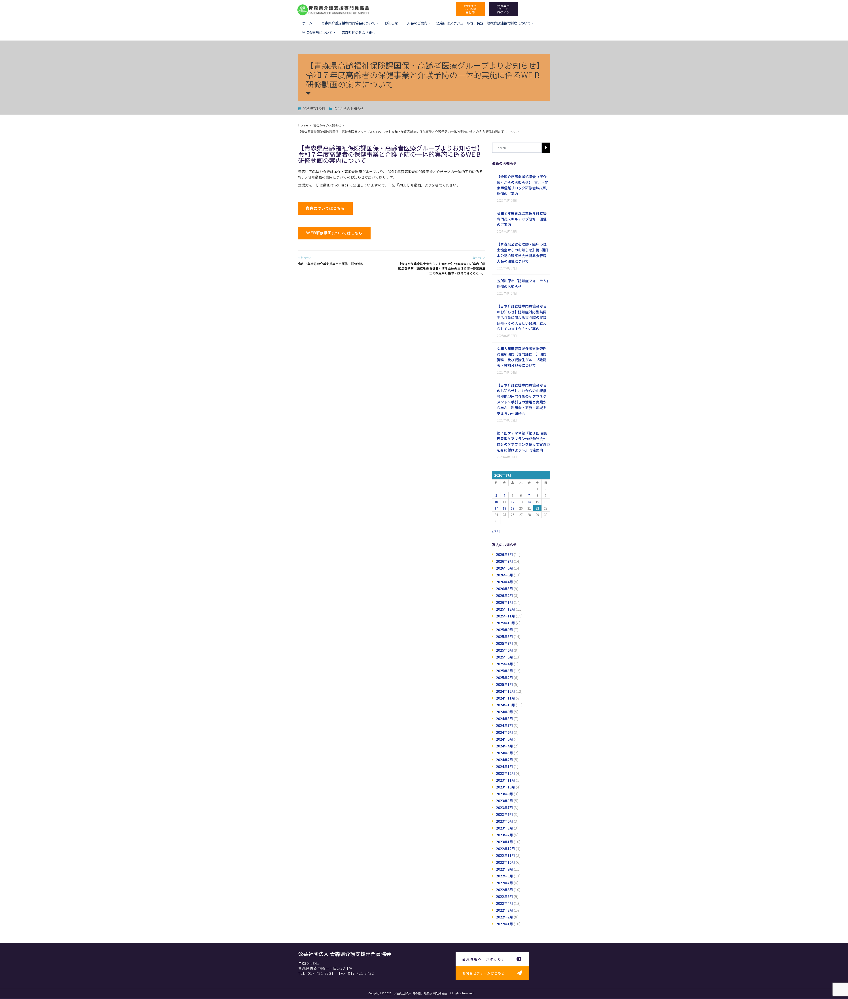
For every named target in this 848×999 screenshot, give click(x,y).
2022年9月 (504, 869)
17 (496, 508)
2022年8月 (504, 876)
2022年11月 (505, 855)
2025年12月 (505, 609)
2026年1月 (504, 602)
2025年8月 (504, 636)
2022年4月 (504, 903)
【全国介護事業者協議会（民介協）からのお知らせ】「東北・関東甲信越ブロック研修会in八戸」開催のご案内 (523, 185)
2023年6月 (504, 814)
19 (512, 508)
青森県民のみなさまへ (358, 32)
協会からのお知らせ (348, 108)
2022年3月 (504, 910)
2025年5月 (504, 657)
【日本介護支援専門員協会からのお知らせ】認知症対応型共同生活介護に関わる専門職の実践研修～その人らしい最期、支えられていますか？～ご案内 (522, 317)
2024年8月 (504, 718)
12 (512, 502)
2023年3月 (504, 828)
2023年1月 (504, 841)
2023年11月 (505, 780)
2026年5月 (504, 575)
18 (504, 508)
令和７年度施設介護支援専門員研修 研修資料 (330, 264)
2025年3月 (504, 670)
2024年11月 (505, 698)
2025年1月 (504, 684)
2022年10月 (505, 862)
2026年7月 (504, 561)
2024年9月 (504, 711)
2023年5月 (504, 821)
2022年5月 (504, 896)
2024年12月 (505, 691)
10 (496, 502)
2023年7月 (504, 807)
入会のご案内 (417, 23)
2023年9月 (504, 793)
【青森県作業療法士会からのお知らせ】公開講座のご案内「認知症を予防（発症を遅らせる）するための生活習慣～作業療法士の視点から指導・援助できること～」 (441, 268)
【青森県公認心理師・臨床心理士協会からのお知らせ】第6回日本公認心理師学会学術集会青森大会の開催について (523, 252)
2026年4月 (504, 581)
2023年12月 (505, 773)
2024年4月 (504, 746)
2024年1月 (504, 766)
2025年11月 (505, 616)
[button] (470, 9)
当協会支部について (317, 32)
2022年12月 (505, 848)
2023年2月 (504, 834)
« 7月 (496, 531)
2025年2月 (504, 677)
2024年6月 (504, 732)
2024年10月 (505, 704)
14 (529, 502)
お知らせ (391, 23)
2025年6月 (504, 650)
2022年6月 (504, 889)
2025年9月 (504, 629)
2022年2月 (504, 917)
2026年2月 (504, 595)
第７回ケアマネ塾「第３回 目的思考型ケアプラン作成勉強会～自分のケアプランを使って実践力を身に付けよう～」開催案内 (523, 441)
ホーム (307, 23)
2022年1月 (504, 923)
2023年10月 (505, 787)
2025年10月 (505, 622)
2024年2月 (504, 759)
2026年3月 (504, 588)
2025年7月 (504, 643)
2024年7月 (504, 725)
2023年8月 (504, 800)
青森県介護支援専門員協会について (348, 23)
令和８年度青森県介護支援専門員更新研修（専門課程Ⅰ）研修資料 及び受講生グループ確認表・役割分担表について (522, 357)
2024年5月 (504, 739)
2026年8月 (504, 554)
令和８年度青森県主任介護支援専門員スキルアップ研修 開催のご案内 (522, 219)
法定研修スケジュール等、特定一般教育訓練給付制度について (483, 23)
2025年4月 (504, 663)
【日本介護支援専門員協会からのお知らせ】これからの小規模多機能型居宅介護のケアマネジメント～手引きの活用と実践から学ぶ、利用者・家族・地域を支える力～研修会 (522, 399)
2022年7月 (504, 882)
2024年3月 (504, 752)
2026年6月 (504, 568)
